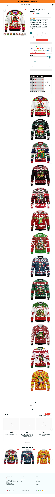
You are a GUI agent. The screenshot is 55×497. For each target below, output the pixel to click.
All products (7, 7)
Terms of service (38, 479)
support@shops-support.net (10, 484)
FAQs (21, 481)
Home (4, 7)
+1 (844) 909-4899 (9, 483)
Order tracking (23, 479)
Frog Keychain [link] (8, 493)
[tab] (25, 442)
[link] (3, 494)
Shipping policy (38, 481)
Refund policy (37, 484)
